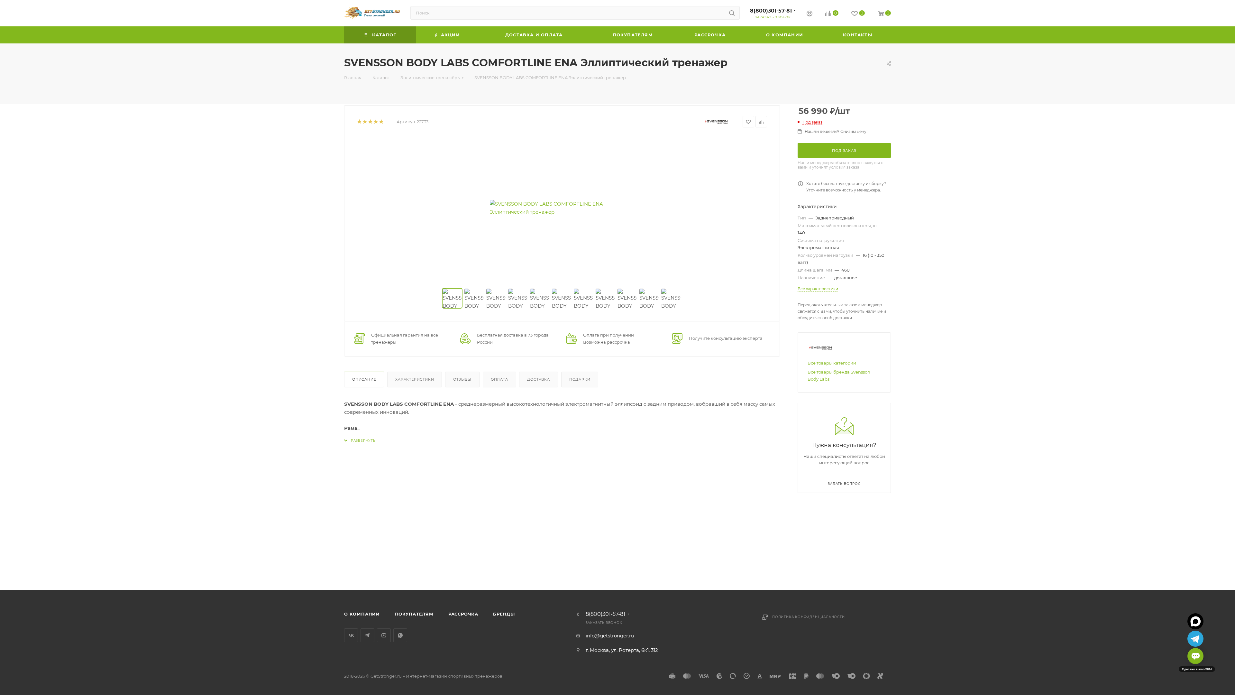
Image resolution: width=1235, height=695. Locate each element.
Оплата (499, 379)
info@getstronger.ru (610, 636)
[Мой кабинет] (809, 14)
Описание (364, 379)
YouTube (384, 635)
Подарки (579, 379)
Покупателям (414, 613)
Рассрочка (463, 613)
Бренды (504, 613)
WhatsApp (400, 635)
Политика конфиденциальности (808, 617)
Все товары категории (832, 363)
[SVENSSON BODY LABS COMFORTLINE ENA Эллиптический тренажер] (562, 207)
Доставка (538, 379)
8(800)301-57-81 (771, 11)
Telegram (367, 635)
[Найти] (732, 13)
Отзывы (462, 379)
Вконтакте (351, 635)
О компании (362, 613)
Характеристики (414, 379)
